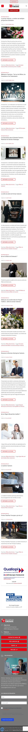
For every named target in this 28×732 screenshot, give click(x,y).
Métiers (2, 16)
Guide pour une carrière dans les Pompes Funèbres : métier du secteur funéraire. (11, 300)
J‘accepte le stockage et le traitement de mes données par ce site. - (13, 714)
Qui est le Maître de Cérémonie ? (9, 256)
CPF (20, 128)
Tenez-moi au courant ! (7, 719)
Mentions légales (19, 727)
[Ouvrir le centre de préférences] (2, 729)
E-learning (14, 406)
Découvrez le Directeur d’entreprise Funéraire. (12, 353)
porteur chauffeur (17, 66)
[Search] (26, 6)
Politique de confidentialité (17, 714)
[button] (2, 6)
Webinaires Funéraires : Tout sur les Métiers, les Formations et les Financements (13, 75)
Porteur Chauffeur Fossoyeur (11, 248)
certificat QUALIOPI (17, 583)
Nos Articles (6, 16)
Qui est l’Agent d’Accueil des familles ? (10, 414)
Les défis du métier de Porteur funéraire (11, 194)
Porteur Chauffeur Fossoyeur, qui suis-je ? (12, 515)
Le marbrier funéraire (6, 466)
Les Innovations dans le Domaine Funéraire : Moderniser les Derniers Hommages (12, 138)
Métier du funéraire (9, 66)
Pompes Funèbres (20, 345)
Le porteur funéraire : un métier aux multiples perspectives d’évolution (12, 19)
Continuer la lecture (8, 59)
